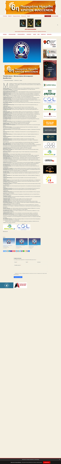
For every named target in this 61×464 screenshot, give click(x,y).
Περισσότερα (49, 34)
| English (28, 16)
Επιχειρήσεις (29, 34)
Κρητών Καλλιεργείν (21, 34)
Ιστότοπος (39, 262)
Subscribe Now (46, 462)
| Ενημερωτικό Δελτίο (16, 16)
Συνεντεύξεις (43, 34)
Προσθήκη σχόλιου (17, 265)
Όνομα (15, 262)
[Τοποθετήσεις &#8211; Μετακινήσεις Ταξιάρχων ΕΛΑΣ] (9, 241)
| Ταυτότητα (5, 16)
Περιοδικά (5, 34)
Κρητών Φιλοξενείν (12, 34)
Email (27, 262)
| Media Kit (10, 16)
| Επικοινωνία (23, 16)
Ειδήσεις (34, 34)
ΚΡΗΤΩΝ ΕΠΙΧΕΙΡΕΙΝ (30, 29)
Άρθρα (38, 34)
